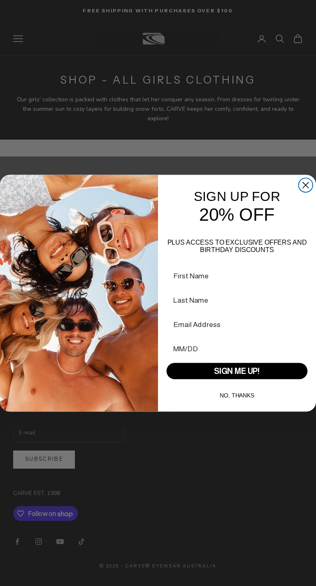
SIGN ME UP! (237, 371)
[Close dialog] (306, 185)
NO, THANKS (237, 395)
